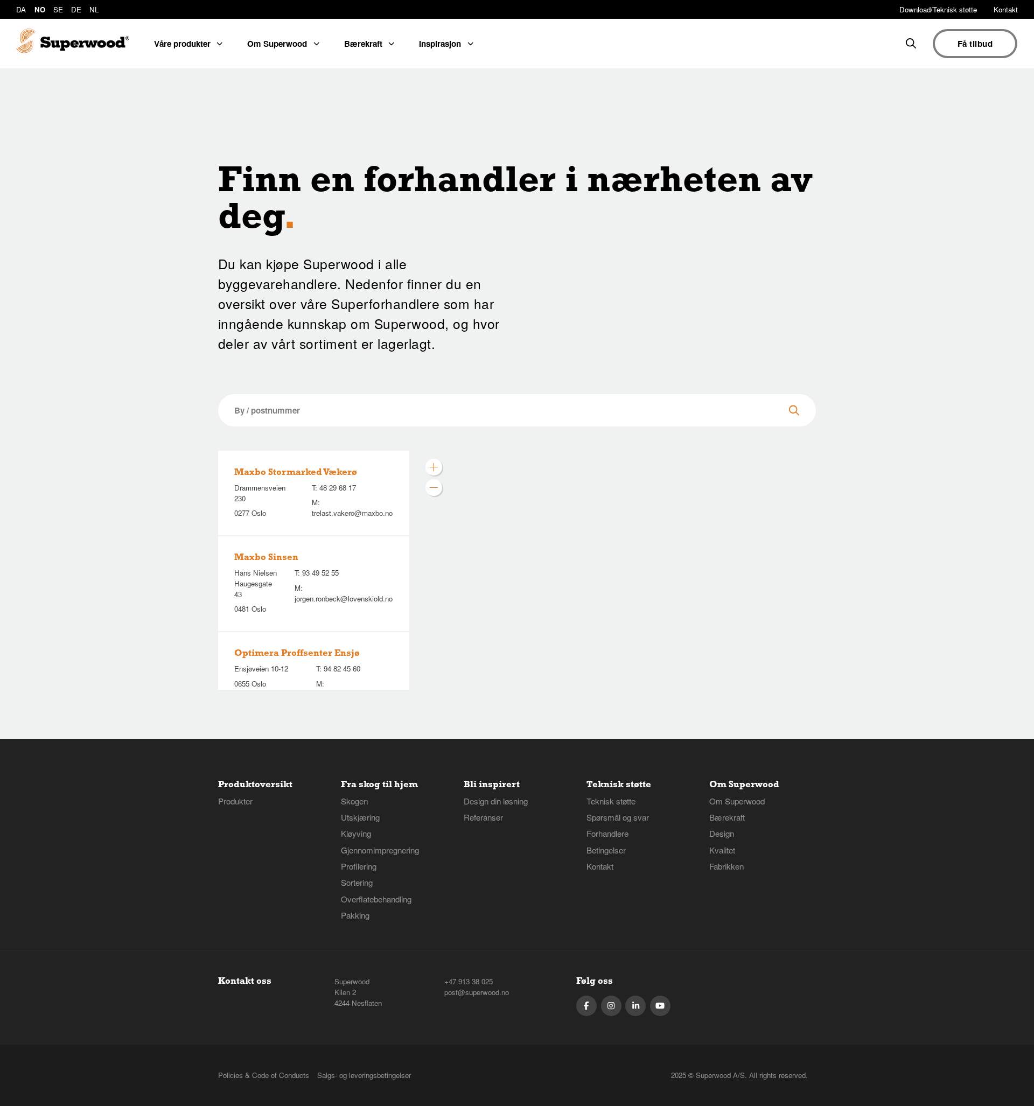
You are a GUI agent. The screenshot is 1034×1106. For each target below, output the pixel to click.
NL (94, 9)
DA (21, 9)
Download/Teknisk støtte (938, 9)
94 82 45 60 (342, 668)
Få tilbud (975, 44)
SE (58, 9)
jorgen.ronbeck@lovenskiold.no (344, 598)
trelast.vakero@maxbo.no (352, 513)
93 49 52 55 (320, 573)
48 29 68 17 (337, 487)
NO (39, 9)
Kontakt (1006, 9)
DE (76, 9)
